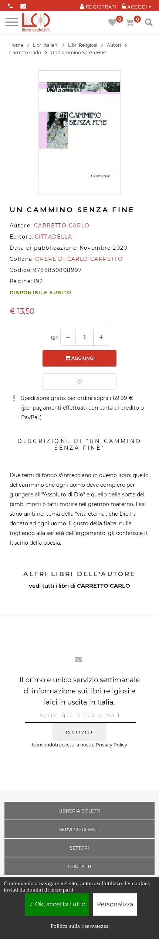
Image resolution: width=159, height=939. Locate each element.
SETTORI (79, 848)
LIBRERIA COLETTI (79, 811)
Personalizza (115, 904)
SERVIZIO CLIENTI (79, 829)
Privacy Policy (111, 745)
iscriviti (79, 732)
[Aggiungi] (101, 337)
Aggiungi (82, 358)
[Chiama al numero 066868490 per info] (10, 4)
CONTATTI (79, 866)
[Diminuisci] (68, 337)
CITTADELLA (53, 236)
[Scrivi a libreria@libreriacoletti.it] (23, 4)
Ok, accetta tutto (59, 904)
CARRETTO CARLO (103, 585)
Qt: (54, 337)
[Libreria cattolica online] (36, 23)
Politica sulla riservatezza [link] (80, 926)
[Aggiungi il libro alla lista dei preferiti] (79, 381)
